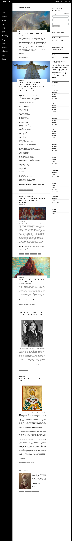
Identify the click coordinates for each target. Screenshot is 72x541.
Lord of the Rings (28, 304)
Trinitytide (65, 74)
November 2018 (55, 148)
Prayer (65, 69)
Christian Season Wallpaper (6, 21)
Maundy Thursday (26, 196)
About (62, 1)
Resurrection (54, 72)
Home (66, 1)
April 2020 (54, 111)
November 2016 (55, 198)
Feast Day (21, 376)
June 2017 (54, 183)
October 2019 (54, 124)
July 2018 (54, 155)
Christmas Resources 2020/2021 (58, 49)
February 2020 (55, 116)
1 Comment (28, 92)
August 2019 (54, 129)
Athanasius (35, 483)
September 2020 (55, 100)
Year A (59, 76)
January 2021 (54, 92)
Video (2, 58)
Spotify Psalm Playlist (5, 51)
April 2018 (54, 161)
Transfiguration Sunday (5, 52)
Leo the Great (27, 462)
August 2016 (54, 204)
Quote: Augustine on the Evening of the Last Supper (32, 200)
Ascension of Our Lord (5, 15)
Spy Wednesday (58, 72)
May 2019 (54, 135)
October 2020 (54, 98)
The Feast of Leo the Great (29, 380)
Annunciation (61, 57)
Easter (20, 80)
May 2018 (54, 159)
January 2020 (54, 118)
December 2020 (55, 94)
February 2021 (55, 90)
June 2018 (54, 157)
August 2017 (54, 178)
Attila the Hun (25, 422)
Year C (54, 77)
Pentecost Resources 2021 (57, 40)
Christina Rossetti (66, 58)
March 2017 (54, 189)
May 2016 (54, 211)
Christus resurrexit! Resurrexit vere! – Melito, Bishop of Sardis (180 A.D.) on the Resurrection (31, 87)
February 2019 (55, 142)
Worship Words (4, 59)
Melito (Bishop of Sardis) (24, 184)
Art (63, 57)
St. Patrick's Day (63, 72)
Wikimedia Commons (22, 221)
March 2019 (54, 139)
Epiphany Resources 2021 (57, 47)
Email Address (55, 14)
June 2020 (54, 107)
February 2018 (55, 165)
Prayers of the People (5, 47)
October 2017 (54, 174)
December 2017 (55, 170)
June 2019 (54, 133)
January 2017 (54, 194)
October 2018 (54, 150)
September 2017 (55, 176)
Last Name (54, 22)
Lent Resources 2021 (56, 45)
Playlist (58, 69)
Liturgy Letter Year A (5, 35)
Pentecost (54, 69)
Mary (61, 65)
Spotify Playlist (4, 50)
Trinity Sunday (4, 54)
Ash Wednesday (54, 58)
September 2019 (55, 126)
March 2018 (54, 163)
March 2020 (54, 113)
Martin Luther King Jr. (24, 370)
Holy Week (21, 196)
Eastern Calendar (58, 61)
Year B (64, 75)
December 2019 (55, 120)
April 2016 (54, 213)
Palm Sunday (64, 67)
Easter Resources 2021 (56, 42)
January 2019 (54, 144)
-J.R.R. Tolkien (22, 299)
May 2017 (54, 185)
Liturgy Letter (6, 1)
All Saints (57, 57)
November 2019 (55, 122)
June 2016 (54, 209)
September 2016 (55, 202)
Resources (56, 1)
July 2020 (54, 105)
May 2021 (54, 85)
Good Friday (58, 62)
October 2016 (54, 200)
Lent (53, 65)
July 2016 (54, 207)
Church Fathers (28, 491)
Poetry (62, 69)
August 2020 (54, 103)
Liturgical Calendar (57, 65)
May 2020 (54, 109)
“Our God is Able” (39, 364)
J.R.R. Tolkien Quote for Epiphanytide (31, 280)
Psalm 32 (39, 480)
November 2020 (55, 96)
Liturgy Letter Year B (5, 36)
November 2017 (55, 172)
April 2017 (54, 187)
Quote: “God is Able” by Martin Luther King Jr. (30, 314)
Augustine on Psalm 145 (31, 33)
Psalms (26, 57)
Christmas (3, 23)
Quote (20, 31)
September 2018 (55, 152)
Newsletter (58, 67)
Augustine (22, 57)
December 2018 (55, 146)
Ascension (66, 57)
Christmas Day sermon (36, 427)
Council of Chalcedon (23, 419)
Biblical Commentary (5, 19)
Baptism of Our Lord (5, 17)
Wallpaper (55, 75)
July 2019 (54, 131)
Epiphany (20, 277)
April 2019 (54, 137)
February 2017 (55, 191)
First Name (54, 18)
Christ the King (4, 20)
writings (24, 416)
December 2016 (55, 196)
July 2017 (54, 181)
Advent (53, 57)
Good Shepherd (63, 62)
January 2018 (54, 168)
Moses (53, 67)
